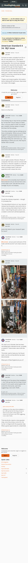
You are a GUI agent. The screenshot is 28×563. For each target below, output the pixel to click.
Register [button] (18, 97)
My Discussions (5, 471)
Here (9, 19)
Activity (3, 466)
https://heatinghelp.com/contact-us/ (11, 27)
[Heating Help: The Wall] (12, 5)
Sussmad (7, 52)
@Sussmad (4, 180)
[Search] (23, 5)
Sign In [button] (9, 97)
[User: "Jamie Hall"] (3, 116)
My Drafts (14, 473)
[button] (26, 47)
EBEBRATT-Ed (8, 175)
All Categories (4, 462)
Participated (4, 477)
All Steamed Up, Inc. (5, 249)
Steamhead (8, 237)
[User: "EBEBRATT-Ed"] (3, 175)
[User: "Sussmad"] (3, 53)
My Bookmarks (14, 468)
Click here (4, 32)
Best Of (3, 475)
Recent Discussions (6, 464)
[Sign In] (25, 5)
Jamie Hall (7, 115)
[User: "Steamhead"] (3, 237)
